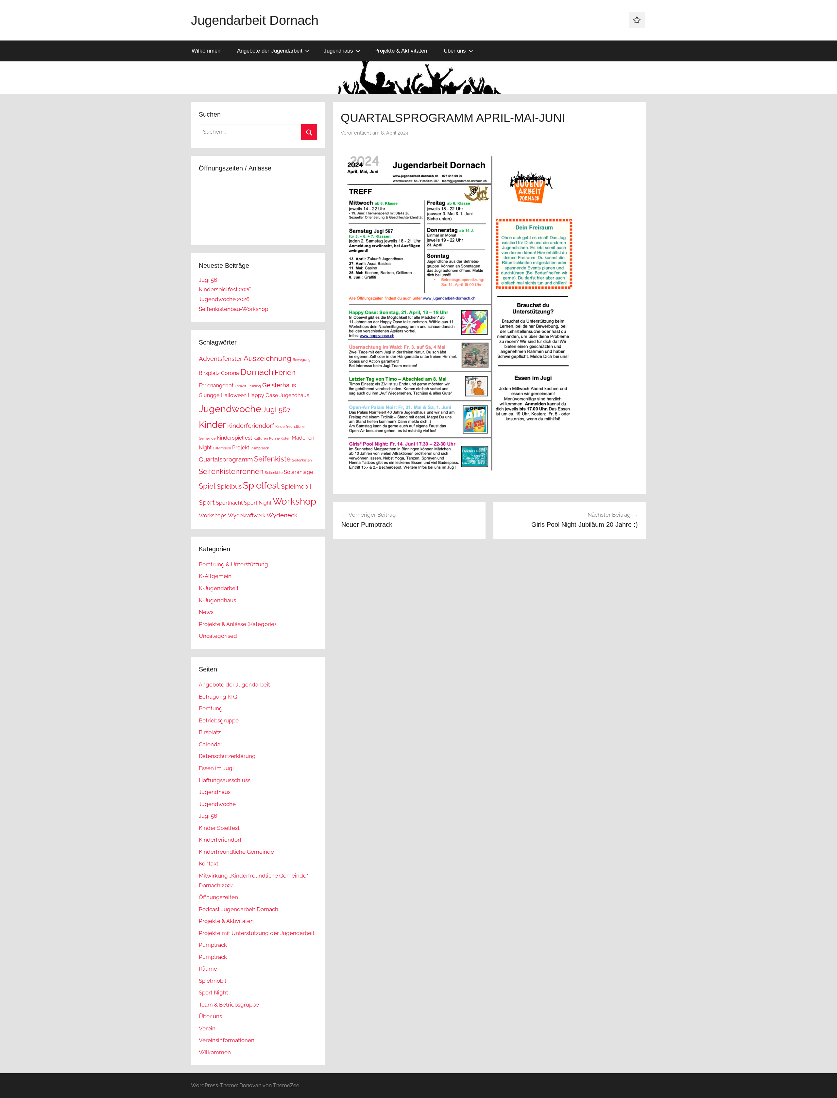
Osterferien (222, 448)
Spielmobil (296, 486)
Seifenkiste (272, 459)
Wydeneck (282, 515)
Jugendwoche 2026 (224, 299)
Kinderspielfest (234, 438)
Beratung (211, 708)
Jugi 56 (208, 280)
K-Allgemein (215, 576)
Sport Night (257, 503)
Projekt (240, 447)
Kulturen (260, 438)
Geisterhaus (279, 385)
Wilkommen (206, 51)
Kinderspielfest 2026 (225, 289)
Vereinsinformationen (226, 1040)
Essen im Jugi (216, 768)
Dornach (256, 372)
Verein (207, 1028)
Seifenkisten (302, 460)
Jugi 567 (277, 409)
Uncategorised (218, 636)
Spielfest (261, 485)
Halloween (234, 395)
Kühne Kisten (279, 438)
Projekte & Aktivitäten (400, 51)
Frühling (254, 386)
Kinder (212, 424)
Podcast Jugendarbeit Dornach (238, 909)
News (206, 612)
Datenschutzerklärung (227, 756)
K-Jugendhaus (217, 600)
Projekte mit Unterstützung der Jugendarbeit (257, 933)
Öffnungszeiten (218, 897)
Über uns (455, 51)
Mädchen (303, 438)
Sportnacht (229, 503)
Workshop (294, 501)
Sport (206, 502)
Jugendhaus (338, 51)
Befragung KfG (218, 696)
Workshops (213, 515)
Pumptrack (259, 448)
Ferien (285, 372)
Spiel (207, 486)
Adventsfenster (220, 359)
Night (205, 447)
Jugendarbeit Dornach (254, 20)
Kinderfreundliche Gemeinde (236, 851)
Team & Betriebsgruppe (229, 1004)
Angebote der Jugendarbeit (269, 51)
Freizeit (240, 386)
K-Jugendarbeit (219, 588)
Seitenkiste (273, 473)
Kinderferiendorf (250, 425)
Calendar (210, 744)
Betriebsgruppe (219, 720)
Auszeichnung (267, 358)
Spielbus (229, 486)
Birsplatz (209, 373)
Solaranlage (298, 472)
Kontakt (208, 863)
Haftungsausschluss (224, 780)
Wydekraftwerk (246, 515)
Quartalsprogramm (226, 459)
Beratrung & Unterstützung (233, 564)
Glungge (209, 395)
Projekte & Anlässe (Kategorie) (237, 624)
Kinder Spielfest (219, 828)
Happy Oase (263, 395)
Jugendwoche (230, 408)
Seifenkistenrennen (231, 471)
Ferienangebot (216, 385)
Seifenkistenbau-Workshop (233, 309)
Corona (230, 373)
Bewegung (302, 360)
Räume (208, 968)
